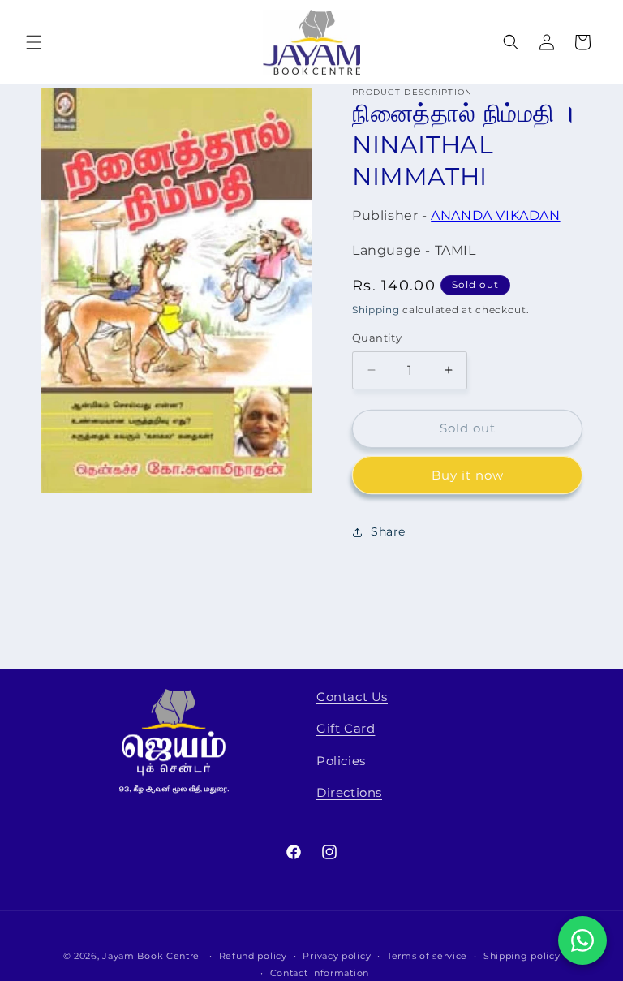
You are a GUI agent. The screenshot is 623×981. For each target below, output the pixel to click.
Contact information (319, 973)
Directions (349, 792)
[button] (34, 42)
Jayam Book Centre (151, 956)
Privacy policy (337, 956)
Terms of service (427, 956)
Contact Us (352, 696)
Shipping (376, 309)
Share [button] (388, 531)
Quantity (377, 337)
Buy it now (468, 475)
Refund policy (253, 956)
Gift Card (345, 728)
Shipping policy (522, 956)
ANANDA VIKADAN (495, 215)
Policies (341, 760)
